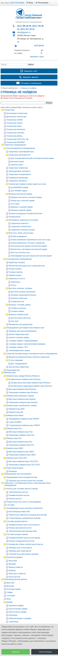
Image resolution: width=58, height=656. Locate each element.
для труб (14, 321)
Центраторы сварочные (19, 367)
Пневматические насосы (19, 495)
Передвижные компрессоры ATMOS (24, 419)
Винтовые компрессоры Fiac (21, 432)
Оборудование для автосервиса (17, 474)
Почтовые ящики (13, 589)
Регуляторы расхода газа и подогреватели (27, 266)
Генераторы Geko (14, 126)
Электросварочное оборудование (20, 148)
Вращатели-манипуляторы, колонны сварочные (29, 357)
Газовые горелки (16, 272)
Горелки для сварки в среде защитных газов (27, 184)
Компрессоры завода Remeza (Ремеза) (23, 376)
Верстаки (10, 583)
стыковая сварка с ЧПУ (18, 347)
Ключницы (13, 615)
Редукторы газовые (17, 262)
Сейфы (9, 592)
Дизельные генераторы (16, 117)
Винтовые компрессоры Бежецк (22, 399)
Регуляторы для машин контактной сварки (29, 249)
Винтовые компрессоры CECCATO (23, 461)
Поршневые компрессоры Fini (21, 445)
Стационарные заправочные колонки (24, 518)
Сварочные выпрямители (19, 155)
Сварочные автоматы (18, 181)
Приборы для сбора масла (20, 551)
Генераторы (9, 110)
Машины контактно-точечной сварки (26, 197)
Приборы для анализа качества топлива (26, 481)
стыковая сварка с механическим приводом (27, 344)
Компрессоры (10, 372)
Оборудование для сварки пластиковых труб (25, 328)
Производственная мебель (15, 579)
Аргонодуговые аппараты (19, 171)
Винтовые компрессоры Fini (20, 442)
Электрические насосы (18, 492)
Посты (13, 285)
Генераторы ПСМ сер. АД (17, 139)
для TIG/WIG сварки (19, 191)
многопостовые (17, 162)
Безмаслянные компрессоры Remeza (24, 379)
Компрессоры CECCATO (16, 458)
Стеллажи (10, 596)
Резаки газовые (15, 269)
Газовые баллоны (18, 308)
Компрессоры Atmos (14, 415)
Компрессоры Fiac (14, 428)
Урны (8, 599)
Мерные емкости (16, 567)
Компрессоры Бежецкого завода (20, 396)
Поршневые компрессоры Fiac (22, 435)
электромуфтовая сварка (19, 350)
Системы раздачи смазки (17, 534)
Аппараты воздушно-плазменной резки (25, 213)
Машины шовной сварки (21, 210)
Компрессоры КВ (16, 412)
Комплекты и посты (17, 279)
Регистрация (43, 3)
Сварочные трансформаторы (21, 152)
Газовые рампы (17, 311)
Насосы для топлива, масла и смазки (22, 489)
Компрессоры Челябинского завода (21, 405)
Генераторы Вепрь (14, 136)
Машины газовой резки (18, 315)
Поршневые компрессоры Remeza (23, 392)
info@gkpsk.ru (24, 32)
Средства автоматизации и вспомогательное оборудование (31, 354)
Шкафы (9, 602)
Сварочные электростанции (23, 230)
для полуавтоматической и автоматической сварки (32, 158)
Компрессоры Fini (13, 438)
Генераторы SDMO (14, 120)
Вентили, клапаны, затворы (20, 288)
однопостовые (17, 165)
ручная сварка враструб (19, 334)
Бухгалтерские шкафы (18, 609)
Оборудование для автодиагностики (21, 477)
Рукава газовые (15, 275)
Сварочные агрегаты (20, 223)
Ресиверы (13, 471)
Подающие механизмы (18, 178)
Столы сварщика (16, 360)
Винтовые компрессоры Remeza (22, 389)
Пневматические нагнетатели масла (24, 525)
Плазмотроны (15, 217)
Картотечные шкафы (17, 612)
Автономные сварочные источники (23, 220)
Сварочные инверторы (18, 168)
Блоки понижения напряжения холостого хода (30, 240)
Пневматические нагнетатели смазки (24, 538)
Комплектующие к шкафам (20, 618)
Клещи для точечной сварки (23, 201)
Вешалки (10, 586)
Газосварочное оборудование (19, 259)
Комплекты (15, 282)
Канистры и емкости (17, 574)
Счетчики (10, 505)
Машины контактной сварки (20, 194)
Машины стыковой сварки (22, 207)
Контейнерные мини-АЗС (19, 512)
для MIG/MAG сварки (19, 187)
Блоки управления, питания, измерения (28, 243)
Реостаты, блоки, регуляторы (21, 233)
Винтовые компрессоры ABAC (21, 452)
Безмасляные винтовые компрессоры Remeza (30, 383)
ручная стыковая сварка (19, 337)
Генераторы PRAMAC (15, 142)
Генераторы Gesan (14, 123)
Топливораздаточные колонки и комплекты (24, 508)
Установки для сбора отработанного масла (24, 544)
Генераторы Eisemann (15, 129)
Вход (31, 3)
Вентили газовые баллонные (23, 292)
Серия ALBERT (15, 422)
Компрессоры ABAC (14, 448)
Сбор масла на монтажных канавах (24, 554)
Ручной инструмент (14, 557)
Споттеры (15, 204)
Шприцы (12, 570)
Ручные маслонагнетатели (20, 528)
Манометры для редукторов (20, 324)
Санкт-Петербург (17, 3)
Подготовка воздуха (14, 468)
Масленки (13, 561)
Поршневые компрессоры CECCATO (24, 465)
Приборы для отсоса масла (20, 548)
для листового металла (21, 318)
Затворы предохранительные (23, 295)
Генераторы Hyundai (15, 133)
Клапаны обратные (19, 298)
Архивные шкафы (16, 606)
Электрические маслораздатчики (23, 531)
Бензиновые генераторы (17, 113)
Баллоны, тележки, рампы (20, 305)
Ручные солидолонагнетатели (21, 541)
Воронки (12, 564)
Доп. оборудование (19, 364)
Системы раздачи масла (16, 521)
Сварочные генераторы (21, 226)
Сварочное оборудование (15, 145)
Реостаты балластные (20, 253)
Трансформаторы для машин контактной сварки (31, 256)
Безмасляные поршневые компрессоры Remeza (31, 386)
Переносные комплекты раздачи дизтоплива (28, 515)
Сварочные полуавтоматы (20, 174)
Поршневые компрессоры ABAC (22, 455)
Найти (30, 64)
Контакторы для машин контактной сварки (29, 246)
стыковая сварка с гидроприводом (23, 341)
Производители (13, 370)
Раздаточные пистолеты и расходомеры (23, 502)
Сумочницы (13, 622)
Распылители (14, 577)
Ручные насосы (15, 499)
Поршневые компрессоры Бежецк (23, 402)
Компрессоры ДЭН (17, 409)
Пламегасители (17, 301)
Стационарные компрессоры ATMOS (24, 425)
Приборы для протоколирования (23, 331)
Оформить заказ (37, 57)
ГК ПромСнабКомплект (9, 88)
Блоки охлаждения (19, 236)
